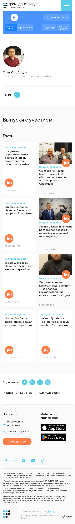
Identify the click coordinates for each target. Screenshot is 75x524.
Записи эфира (63, 27)
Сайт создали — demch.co (33, 511)
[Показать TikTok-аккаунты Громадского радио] (43, 461)
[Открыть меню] (66, 5)
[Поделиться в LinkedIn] (40, 382)
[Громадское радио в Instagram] (23, 460)
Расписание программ (15, 423)
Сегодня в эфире (54, 17)
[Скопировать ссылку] (48, 382)
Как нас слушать (18, 431)
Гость (8, 94)
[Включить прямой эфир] (14, 17)
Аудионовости (25, 27)
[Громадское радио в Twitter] (15, 460)
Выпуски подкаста (15, 147)
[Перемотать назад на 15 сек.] (7, 17)
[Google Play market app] (53, 437)
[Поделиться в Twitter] (32, 382)
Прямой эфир (10, 27)
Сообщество (17, 441)
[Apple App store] (53, 427)
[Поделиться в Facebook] (25, 382)
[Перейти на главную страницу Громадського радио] (7, 514)
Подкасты (49, 28)
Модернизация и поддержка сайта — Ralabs (39, 516)
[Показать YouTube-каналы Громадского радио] (33, 461)
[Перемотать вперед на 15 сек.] (22, 17)
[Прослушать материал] (9, 182)
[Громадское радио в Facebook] (6, 460)
